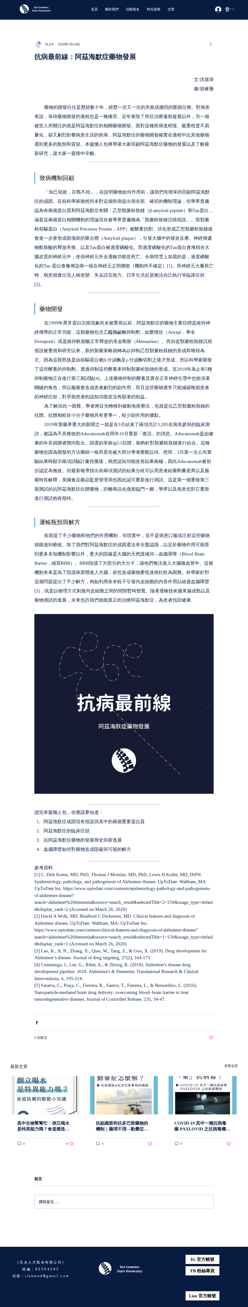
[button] (111, 9)
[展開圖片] (124, 704)
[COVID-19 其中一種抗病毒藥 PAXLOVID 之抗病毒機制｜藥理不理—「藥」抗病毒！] (203, 1095)
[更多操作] (211, 44)
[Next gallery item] (208, 704)
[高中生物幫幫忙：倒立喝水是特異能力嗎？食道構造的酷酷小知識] (45, 1095)
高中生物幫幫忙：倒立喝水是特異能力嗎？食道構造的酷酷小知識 (43, 1126)
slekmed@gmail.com (47, 1275)
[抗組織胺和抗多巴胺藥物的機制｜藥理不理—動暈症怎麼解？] (124, 1095)
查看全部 (231, 1066)
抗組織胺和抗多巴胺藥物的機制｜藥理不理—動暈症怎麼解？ (122, 1126)
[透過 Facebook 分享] (36, 1022)
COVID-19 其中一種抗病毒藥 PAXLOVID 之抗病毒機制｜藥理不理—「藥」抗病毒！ (202, 1126)
